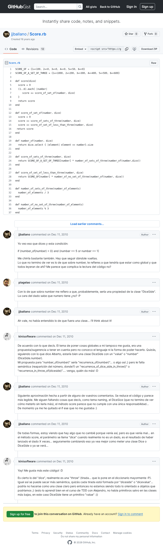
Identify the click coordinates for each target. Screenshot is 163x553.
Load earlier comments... (87, 224)
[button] (126, 49)
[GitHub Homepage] (69, 542)
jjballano (19, 34)
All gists (91, 6)
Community (82, 532)
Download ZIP (149, 48)
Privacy (46, 532)
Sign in (131, 7)
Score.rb (38, 34)
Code (13, 49)
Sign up (147, 7)
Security (58, 532)
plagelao (24, 282)
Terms (35, 532)
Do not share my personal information (81, 536)
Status (69, 532)
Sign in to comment (130, 514)
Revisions (35, 49)
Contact (105, 532)
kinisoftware (27, 336)
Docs (95, 532)
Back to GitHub (110, 6)
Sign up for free (20, 514)
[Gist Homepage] (19, 6)
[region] (81, 141)
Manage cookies (122, 532)
